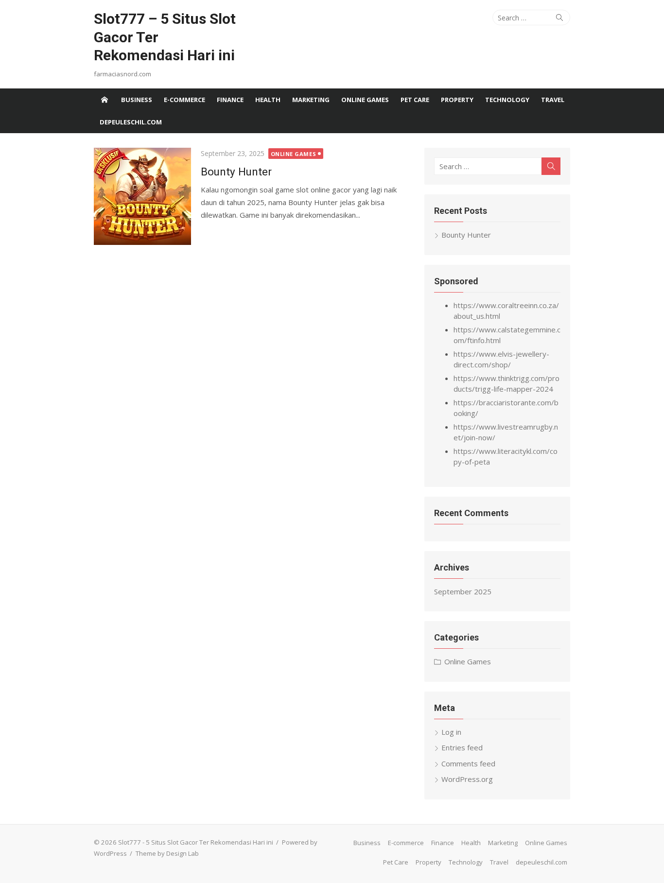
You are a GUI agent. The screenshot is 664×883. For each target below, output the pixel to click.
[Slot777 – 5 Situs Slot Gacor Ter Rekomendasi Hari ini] (104, 99)
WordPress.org (467, 779)
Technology (507, 99)
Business (136, 99)
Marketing (311, 99)
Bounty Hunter (236, 171)
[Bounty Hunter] (142, 196)
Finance (230, 99)
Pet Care (415, 99)
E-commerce (184, 99)
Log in (451, 732)
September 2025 (462, 591)
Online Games (365, 99)
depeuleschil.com (131, 122)
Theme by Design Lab (167, 853)
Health (267, 99)
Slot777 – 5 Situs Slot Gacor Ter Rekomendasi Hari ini (165, 37)
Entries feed (462, 747)
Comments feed (468, 763)
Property (457, 99)
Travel (552, 99)
